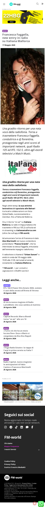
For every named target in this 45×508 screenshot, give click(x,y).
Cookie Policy (9, 461)
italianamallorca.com (26, 230)
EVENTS (7, 285)
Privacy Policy (10, 464)
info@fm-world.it (21, 271)
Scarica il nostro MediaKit (15, 467)
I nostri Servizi (10, 449)
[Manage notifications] (35, 503)
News (5, 31)
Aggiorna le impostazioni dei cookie (21, 485)
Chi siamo (8, 443)
